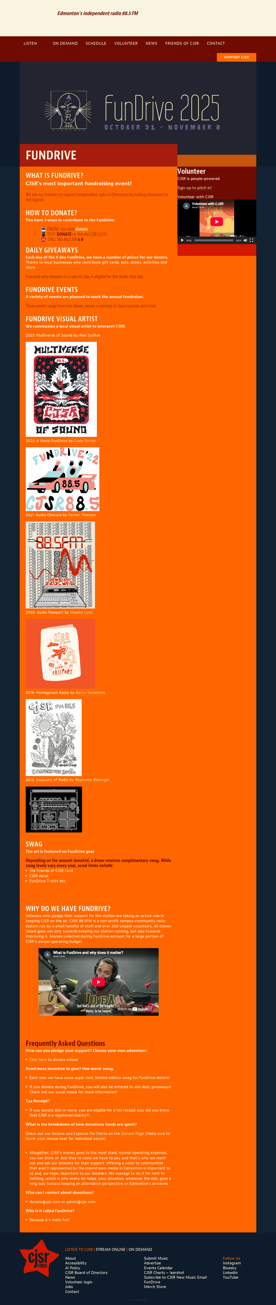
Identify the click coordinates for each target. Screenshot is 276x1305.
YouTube (230, 1277)
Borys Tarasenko (90, 692)
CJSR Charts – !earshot (164, 1272)
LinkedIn (230, 1272)
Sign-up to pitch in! (194, 187)
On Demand (65, 43)
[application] (216, 222)
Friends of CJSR (182, 43)
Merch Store (155, 1286)
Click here (38, 1059)
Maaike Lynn (81, 612)
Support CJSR (236, 57)
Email (213, 7)
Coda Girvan (85, 440)
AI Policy (72, 1268)
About (70, 1258)
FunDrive (152, 1282)
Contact (216, 43)
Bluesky (230, 1268)
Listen (30, 43)
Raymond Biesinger (92, 779)
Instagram (247, 7)
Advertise (152, 1263)
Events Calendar (158, 1268)
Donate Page (132, 1133)
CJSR (36, 17)
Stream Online (110, 1249)
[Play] (182, 240)
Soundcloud (225, 7)
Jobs (69, 1286)
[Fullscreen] (251, 240)
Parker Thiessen (82, 514)
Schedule (96, 43)
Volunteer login (78, 1282)
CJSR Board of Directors (86, 1272)
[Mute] (245, 240)
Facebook (237, 7)
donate (81, 229)
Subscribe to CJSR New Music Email (175, 1277)
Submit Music (156, 1258)
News (151, 43)
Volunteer (126, 43)
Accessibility (76, 1263)
